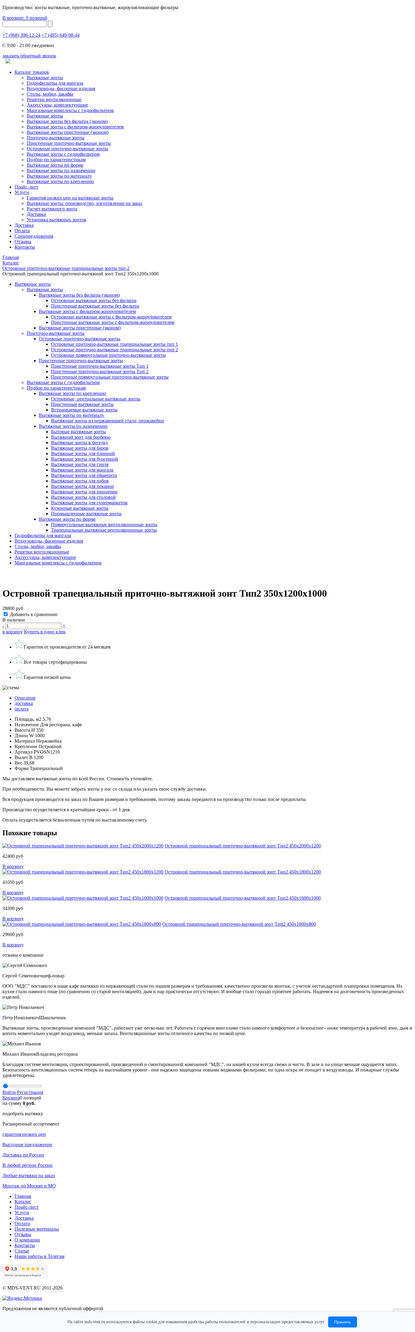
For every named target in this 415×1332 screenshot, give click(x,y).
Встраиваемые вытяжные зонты (84, 409)
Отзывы (23, 241)
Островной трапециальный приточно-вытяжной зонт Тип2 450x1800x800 (239, 924)
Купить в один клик (45, 631)
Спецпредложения (34, 236)
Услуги (22, 192)
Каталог (23, 1201)
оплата (22, 708)
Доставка (36, 214)
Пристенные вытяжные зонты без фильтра (95, 305)
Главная (23, 1196)
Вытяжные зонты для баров (79, 448)
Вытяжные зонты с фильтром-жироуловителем (75, 126)
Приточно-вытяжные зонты (55, 333)
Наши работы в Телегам (39, 1256)
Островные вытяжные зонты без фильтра (93, 300)
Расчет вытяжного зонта (52, 208)
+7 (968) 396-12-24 (21, 35)
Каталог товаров (32, 72)
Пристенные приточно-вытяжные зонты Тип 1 (100, 366)
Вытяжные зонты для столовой (83, 497)
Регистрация (30, 1092)
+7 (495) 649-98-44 (61, 35)
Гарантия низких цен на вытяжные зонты (70, 197)
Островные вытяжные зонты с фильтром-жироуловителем (111, 316)
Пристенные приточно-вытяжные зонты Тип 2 (100, 371)
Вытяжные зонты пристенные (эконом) (67, 132)
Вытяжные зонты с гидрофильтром (63, 382)
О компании (27, 1239)
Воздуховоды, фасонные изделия (61, 88)
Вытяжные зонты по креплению (60, 181)
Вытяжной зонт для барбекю (81, 437)
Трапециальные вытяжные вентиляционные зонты (104, 530)
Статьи (22, 1250)
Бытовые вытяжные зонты (78, 431)
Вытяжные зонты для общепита (84, 475)
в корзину (12, 631)
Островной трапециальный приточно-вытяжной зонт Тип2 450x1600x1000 (243, 898)
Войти (9, 1092)
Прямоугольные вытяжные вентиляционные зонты (104, 524)
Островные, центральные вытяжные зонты (95, 398)
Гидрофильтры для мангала (55, 83)
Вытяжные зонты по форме (55, 165)
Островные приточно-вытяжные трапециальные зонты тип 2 (114, 349)
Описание (25, 697)
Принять (342, 1322)
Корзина (11, 1097)
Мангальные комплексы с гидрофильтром (70, 110)
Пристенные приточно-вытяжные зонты (69, 143)
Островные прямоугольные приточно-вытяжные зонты (108, 355)
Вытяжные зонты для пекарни (82, 486)
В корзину (13, 866)
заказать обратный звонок (29, 55)
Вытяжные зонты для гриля (79, 464)
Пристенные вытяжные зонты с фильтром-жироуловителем (112, 322)
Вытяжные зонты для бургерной (84, 459)
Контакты (25, 247)
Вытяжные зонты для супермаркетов (89, 502)
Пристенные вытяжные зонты (82, 404)
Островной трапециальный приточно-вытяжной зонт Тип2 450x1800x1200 (243, 871)
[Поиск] (50, 24)
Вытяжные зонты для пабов (80, 480)
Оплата (22, 230)
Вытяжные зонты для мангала (82, 469)
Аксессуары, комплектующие (57, 104)
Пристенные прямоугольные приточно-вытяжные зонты (110, 377)
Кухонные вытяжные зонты (79, 508)
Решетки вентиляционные (54, 99)
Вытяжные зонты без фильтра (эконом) (67, 121)
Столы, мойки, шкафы (50, 94)
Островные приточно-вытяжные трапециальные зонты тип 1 (114, 344)
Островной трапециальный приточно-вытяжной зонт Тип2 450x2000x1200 (243, 845)
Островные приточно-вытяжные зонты (67, 148)
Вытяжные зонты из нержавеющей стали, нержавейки (107, 420)
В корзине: (24, 17)
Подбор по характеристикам (56, 387)
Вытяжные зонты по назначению (61, 170)
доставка (24, 703)
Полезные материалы (37, 1229)
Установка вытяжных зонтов (56, 219)
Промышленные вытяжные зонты (86, 513)
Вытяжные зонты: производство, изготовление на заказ (84, 203)
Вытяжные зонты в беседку (79, 442)
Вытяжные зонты (45, 77)
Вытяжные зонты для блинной (83, 453)
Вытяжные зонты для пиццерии (84, 491)
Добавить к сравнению (33, 614)
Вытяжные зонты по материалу (59, 176)
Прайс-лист (27, 186)
